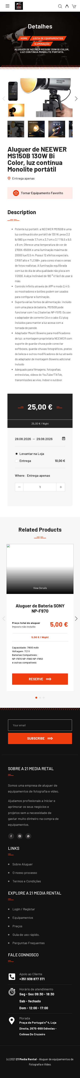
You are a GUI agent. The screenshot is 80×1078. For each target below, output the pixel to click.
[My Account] (67, 6)
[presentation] (3, 98)
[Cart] (74, 6)
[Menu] (7, 5)
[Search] (60, 6)
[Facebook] (11, 836)
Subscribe (36, 738)
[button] (36, 698)
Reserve (48, 677)
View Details (40, 587)
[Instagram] (19, 836)
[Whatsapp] (28, 836)
